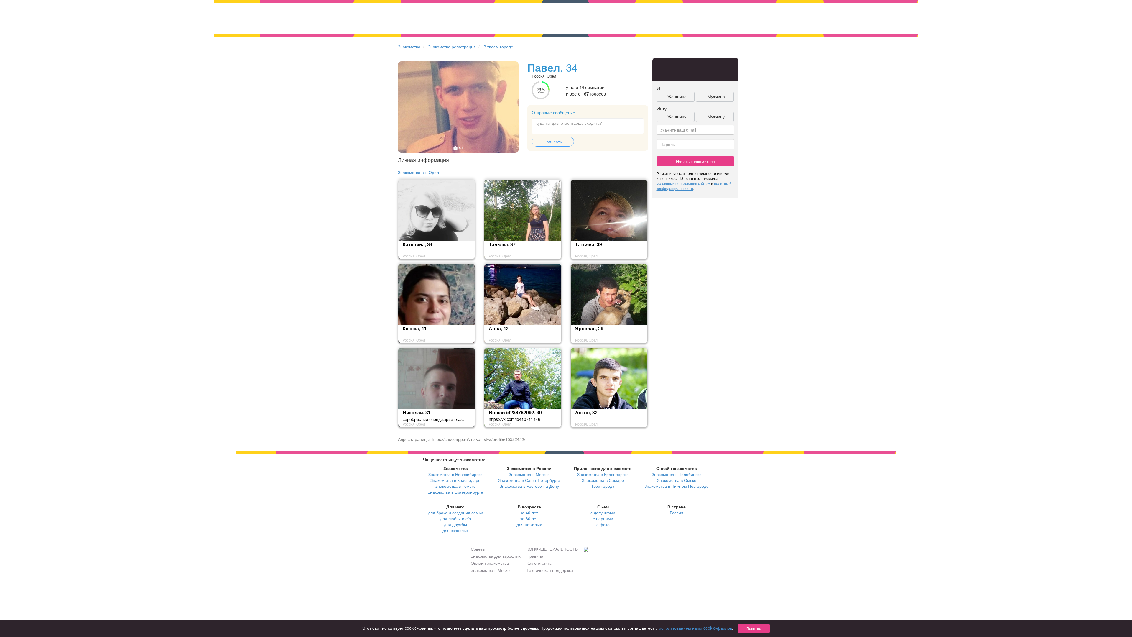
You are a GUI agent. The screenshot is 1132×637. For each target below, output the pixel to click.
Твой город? (603, 486)
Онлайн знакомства (490, 563)
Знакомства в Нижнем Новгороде (676, 486)
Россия (676, 512)
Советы (478, 549)
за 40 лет (529, 512)
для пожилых (529, 524)
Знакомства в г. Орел (418, 172)
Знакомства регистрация (452, 47)
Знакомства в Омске (676, 480)
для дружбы (455, 524)
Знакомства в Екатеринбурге (455, 492)
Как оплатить (539, 563)
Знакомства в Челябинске (677, 474)
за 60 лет (529, 518)
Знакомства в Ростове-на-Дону (529, 486)
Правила (534, 556)
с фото (603, 524)
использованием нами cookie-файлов (695, 628)
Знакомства (409, 47)
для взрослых (455, 530)
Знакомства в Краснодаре (455, 480)
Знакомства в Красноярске (603, 474)
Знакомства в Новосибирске (455, 474)
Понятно (753, 628)
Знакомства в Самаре (603, 480)
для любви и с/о (455, 518)
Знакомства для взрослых (496, 556)
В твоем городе (498, 47)
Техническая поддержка (549, 570)
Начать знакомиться (695, 161)
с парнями (603, 518)
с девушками (602, 512)
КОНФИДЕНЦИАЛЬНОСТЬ (552, 549)
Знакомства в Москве (529, 474)
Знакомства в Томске (455, 486)
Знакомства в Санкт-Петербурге (529, 480)
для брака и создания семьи (455, 512)
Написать (553, 142)
